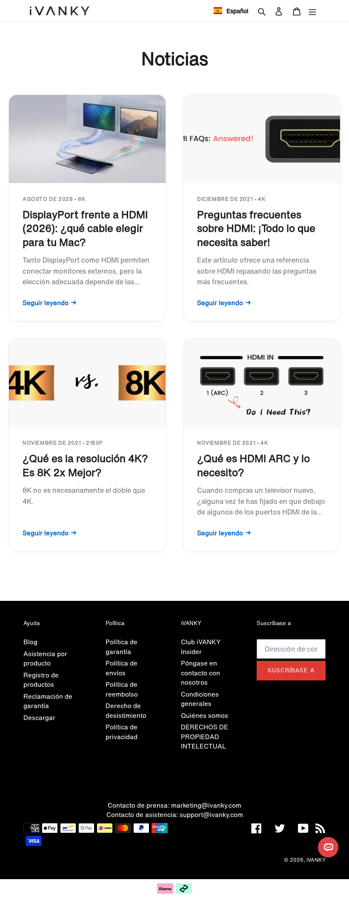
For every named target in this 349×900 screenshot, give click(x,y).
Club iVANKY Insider (200, 646)
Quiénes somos (204, 715)
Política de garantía (121, 646)
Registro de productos (41, 679)
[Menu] (312, 10)
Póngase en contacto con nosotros (200, 672)
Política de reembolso (122, 689)
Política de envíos (121, 667)
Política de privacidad (121, 731)
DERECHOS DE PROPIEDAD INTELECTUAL (204, 736)
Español (237, 10)
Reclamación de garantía (47, 701)
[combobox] (231, 10)
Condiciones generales (200, 699)
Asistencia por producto (45, 658)
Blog (30, 641)
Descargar (39, 717)
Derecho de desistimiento (126, 710)
